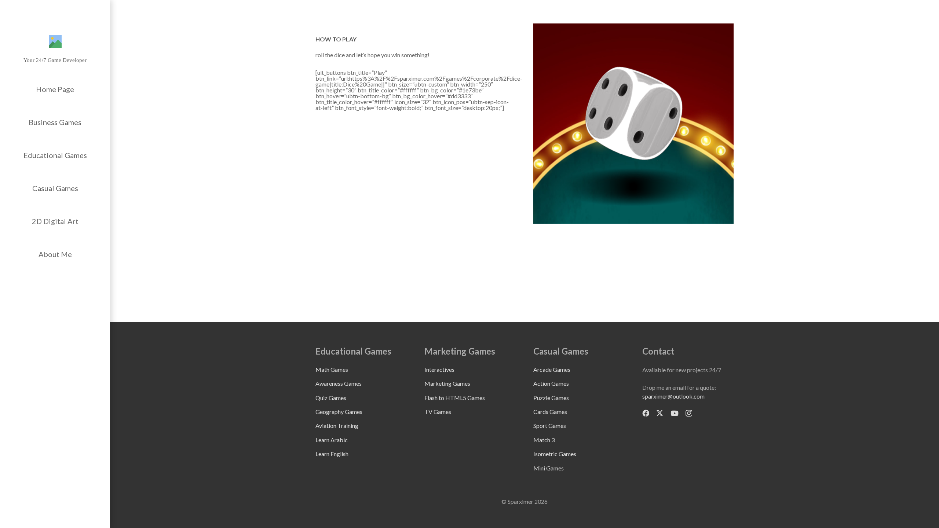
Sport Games (549, 425)
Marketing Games (447, 383)
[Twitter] (659, 413)
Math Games (331, 369)
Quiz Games (330, 397)
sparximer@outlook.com (673, 396)
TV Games (437, 411)
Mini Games (548, 468)
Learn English (331, 453)
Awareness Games (338, 383)
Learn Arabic (331, 439)
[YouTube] (675, 413)
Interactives (439, 369)
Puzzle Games (551, 397)
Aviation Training (336, 425)
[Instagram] (689, 413)
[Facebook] (645, 413)
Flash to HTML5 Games (454, 397)
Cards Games (550, 411)
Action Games (551, 383)
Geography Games (338, 411)
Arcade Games (551, 369)
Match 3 (544, 439)
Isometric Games (554, 453)
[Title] (55, 41)
